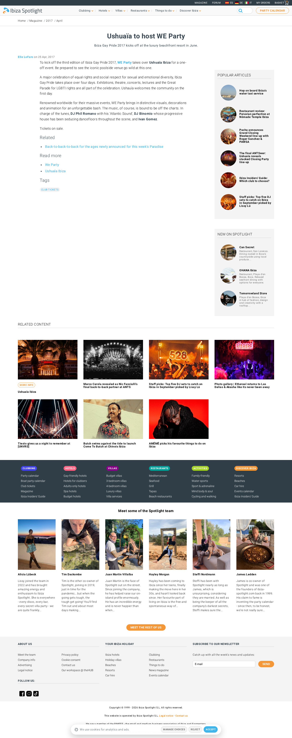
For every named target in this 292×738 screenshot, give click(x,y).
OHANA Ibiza (248, 270)
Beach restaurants (160, 496)
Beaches (239, 480)
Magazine (201, 2)
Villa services (114, 496)
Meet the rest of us (146, 627)
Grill (151, 486)
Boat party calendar (33, 480)
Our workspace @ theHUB (77, 670)
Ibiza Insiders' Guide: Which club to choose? (254, 179)
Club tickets (50, 189)
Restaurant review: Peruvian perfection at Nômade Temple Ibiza (254, 114)
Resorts (239, 475)
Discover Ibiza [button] (189, 10)
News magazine (159, 670)
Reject (195, 729)
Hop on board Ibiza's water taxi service (253, 92)
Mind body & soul (202, 491)
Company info (26, 659)
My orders (263, 2)
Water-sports (200, 480)
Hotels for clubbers (75, 480)
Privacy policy (70, 654)
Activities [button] (200, 468)
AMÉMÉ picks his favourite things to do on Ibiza (177, 445)
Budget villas (114, 475)
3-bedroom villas (116, 480)
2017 (49, 20)
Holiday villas (113, 659)
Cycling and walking (204, 496)
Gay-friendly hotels (75, 475)
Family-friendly (201, 475)
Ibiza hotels (112, 654)
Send (266, 664)
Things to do (156, 665)
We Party (52, 165)
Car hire (239, 486)
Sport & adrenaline (203, 486)
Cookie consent (71, 659)
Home (22, 20)
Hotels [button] (103, 10)
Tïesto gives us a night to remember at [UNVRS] (44, 445)
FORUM (216, 2)
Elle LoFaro (25, 56)
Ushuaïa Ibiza (55, 171)
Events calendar (244, 491)
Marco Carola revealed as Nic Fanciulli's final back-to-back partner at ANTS (110, 385)
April (59, 20)
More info (26, 385)
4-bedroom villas (116, 486)
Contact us (68, 665)
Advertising (25, 665)
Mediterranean (158, 475)
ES (231, 2)
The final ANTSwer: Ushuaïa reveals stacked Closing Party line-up (254, 158)
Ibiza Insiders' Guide (33, 496)
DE (241, 2)
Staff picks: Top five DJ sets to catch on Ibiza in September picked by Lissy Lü (255, 201)
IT (251, 2)
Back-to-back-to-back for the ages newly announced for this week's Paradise (104, 147)
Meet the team (27, 654)
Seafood (154, 480)
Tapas (153, 491)
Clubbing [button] (85, 10)
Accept (211, 729)
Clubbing (154, 654)
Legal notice (25, 670)
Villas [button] (119, 10)
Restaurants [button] (139, 10)
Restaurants (156, 659)
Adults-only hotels (75, 486)
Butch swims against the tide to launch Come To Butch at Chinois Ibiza (109, 445)
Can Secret (246, 247)
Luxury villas (113, 491)
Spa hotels (70, 491)
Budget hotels (72, 496)
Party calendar (30, 475)
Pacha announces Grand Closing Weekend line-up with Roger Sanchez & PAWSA (254, 135)
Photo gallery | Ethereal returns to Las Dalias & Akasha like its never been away (242, 385)
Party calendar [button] (272, 10)
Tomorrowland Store (253, 293)
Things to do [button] (163, 10)
